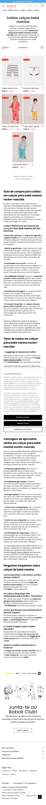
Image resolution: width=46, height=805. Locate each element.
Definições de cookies (22, 429)
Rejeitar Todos (23, 423)
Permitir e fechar (23, 417)
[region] (23, 401)
